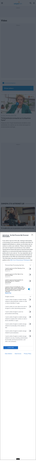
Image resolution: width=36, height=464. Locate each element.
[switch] (29, 269)
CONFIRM (11, 347)
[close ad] (18, 459)
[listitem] (18, 265)
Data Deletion (8, 353)
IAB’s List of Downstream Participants (20, 260)
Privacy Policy (27, 353)
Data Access (18, 353)
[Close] (32, 235)
